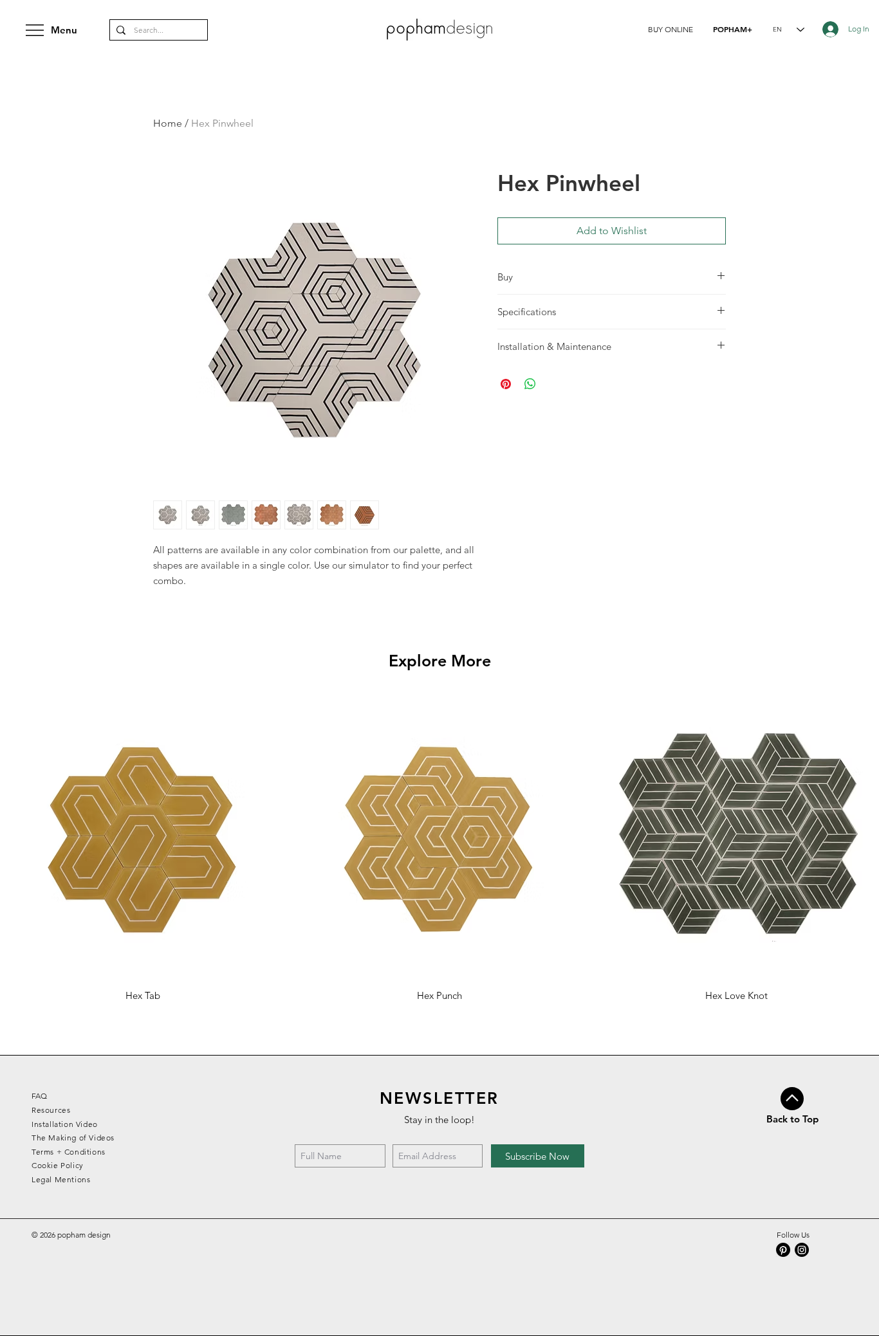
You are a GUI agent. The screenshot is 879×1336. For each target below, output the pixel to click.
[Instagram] (802, 1250)
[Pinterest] (783, 1250)
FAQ (39, 1096)
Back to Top (792, 1119)
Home (167, 123)
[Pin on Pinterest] (506, 384)
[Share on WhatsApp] (530, 384)
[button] (670, 29)
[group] (439, 848)
